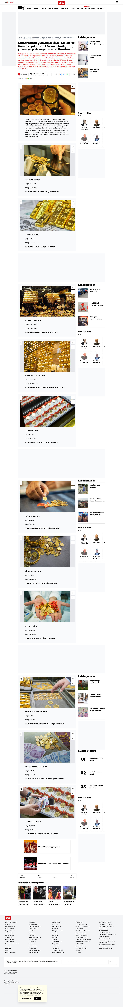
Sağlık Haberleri (9, 937)
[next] (75, 896)
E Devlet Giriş (32, 935)
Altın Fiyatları (8, 946)
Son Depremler (33, 939)
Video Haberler (79, 922)
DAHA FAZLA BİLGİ (26, 998)
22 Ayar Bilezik (56, 944)
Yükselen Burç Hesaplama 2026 (107, 934)
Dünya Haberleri (9, 935)
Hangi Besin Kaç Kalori (82, 937)
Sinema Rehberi (33, 946)
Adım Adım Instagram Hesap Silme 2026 (107, 945)
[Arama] (6, 2)
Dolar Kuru (8, 948)
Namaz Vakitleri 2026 (34, 924)
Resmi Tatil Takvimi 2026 (106, 948)
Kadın (62, 8)
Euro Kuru (7, 950)
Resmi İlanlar (104, 8)
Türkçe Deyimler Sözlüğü (105, 924)
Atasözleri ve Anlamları (105, 922)
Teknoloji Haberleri (10, 941)
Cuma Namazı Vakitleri (35, 926)
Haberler (20, 37)
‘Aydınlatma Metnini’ (25, 995)
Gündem (30, 8)
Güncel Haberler (9, 928)
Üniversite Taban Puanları (83, 926)
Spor (49, 8)
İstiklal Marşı (32, 931)
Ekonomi (37, 8)
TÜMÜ (79, 116)
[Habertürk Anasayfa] (61, 2)
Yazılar (73, 8)
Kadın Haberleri (9, 939)
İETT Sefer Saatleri (104, 930)
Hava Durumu (32, 941)
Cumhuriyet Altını (57, 941)
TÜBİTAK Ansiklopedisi (81, 935)
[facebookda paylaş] (53, 74)
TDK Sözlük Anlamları (81, 924)
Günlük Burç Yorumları (35, 937)
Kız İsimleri (78, 952)
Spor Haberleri (9, 933)
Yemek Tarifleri (56, 922)
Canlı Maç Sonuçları (57, 950)
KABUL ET (37, 998)
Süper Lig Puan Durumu (58, 952)
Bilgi (21, 7)
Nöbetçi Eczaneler (33, 928)
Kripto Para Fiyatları (10, 952)
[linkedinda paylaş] (63, 74)
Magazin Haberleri (10, 931)
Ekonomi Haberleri (10, 926)
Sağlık (67, 8)
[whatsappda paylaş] (67, 74)
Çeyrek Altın (55, 935)
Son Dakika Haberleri (10, 922)
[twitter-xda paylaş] (56, 74)
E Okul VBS (31, 933)
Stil (98, 8)
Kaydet (112, 962)
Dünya (44, 8)
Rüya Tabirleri (79, 928)
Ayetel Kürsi (55, 924)
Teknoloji (80, 8)
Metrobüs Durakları (81, 946)
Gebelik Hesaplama (104, 932)
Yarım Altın (55, 937)
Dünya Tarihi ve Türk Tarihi (83, 931)
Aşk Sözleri (55, 928)
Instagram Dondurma (35, 950)
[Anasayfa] (8, 918)
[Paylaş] (73, 86)
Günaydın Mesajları (57, 931)
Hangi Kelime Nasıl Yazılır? (83, 941)
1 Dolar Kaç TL (55, 946)
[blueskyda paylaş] (60, 74)
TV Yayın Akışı (32, 948)
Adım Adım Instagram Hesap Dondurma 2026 (107, 941)
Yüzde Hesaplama (104, 936)
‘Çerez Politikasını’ (37, 993)
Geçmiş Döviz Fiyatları (105, 939)
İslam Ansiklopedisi (81, 933)
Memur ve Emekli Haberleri (12, 944)
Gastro (87, 8)
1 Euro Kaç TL (55, 948)
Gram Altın (55, 933)
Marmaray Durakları (81, 948)
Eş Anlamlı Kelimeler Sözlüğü (83, 939)
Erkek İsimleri (79, 950)
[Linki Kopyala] (74, 74)
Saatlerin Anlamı (56, 926)
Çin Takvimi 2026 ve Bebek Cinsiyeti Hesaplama (106, 927)
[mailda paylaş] (71, 74)
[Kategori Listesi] (117, 2)
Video (93, 8)
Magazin (55, 8)
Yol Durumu (32, 944)
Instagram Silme (33, 952)
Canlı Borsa (32, 922)
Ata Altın (54, 939)
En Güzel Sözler (80, 944)
